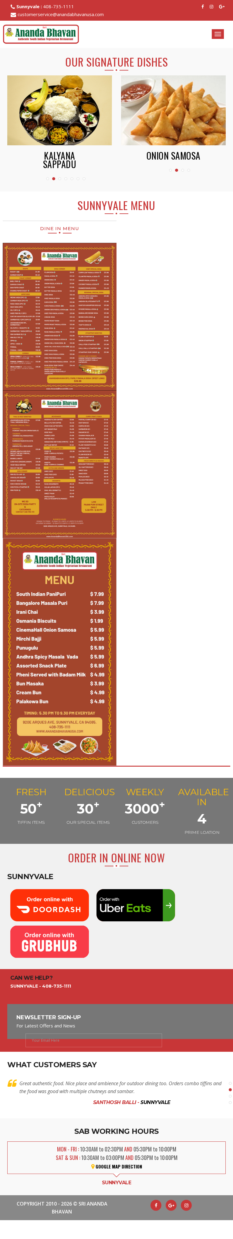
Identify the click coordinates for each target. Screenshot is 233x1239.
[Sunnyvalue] (222, 6)
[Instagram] (212, 6)
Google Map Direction (119, 1158)
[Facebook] (203, 6)
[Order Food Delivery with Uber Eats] (135, 896)
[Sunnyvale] (171, 1197)
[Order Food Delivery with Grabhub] (49, 933)
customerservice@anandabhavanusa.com (61, 14)
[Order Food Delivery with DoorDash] (50, 896)
